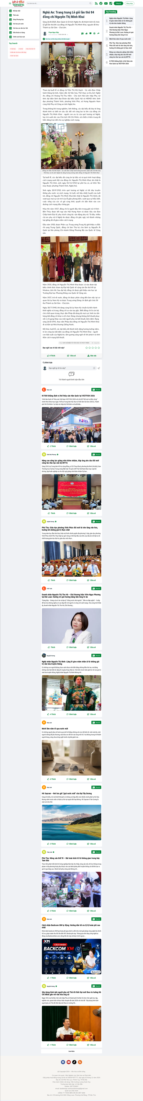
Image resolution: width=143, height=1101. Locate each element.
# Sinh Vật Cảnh (14, 55)
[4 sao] (96, 347)
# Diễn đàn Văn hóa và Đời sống (18, 52)
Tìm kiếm (90, 3)
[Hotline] (111, 3)
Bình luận (48, 362)
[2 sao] (89, 347)
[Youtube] (106, 3)
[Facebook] (101, 3)
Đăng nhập (129, 3)
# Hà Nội (21, 49)
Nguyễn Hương (51, 655)
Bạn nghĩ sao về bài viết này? (53, 348)
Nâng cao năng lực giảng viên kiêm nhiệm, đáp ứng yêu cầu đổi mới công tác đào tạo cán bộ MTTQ (70, 461)
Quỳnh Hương (50, 521)
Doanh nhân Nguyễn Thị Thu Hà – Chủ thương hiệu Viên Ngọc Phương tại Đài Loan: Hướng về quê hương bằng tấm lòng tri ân (71, 595)
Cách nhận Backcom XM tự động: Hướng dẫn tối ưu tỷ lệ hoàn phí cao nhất (71, 926)
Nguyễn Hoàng (51, 986)
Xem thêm (71, 1051)
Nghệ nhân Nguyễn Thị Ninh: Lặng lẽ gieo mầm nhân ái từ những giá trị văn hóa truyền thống (70, 662)
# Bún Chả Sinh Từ (30, 49)
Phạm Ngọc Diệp (54, 32)
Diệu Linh (49, 390)
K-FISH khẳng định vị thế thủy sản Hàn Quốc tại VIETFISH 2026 (68, 395)
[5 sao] (99, 347)
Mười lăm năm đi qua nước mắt (55, 728)
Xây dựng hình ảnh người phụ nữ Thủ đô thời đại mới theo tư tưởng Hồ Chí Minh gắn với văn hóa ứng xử (71, 993)
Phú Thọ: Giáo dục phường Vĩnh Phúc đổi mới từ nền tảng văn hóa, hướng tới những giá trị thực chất (70, 528)
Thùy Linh (49, 852)
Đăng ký (118, 3)
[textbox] (71, 368)
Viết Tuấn (49, 588)
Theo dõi (96, 389)
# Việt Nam (13, 49)
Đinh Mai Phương (51, 454)
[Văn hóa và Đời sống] (18, 3)
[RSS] (96, 3)
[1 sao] (86, 347)
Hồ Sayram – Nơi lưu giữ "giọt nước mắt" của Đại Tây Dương (67, 793)
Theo (79, 343)
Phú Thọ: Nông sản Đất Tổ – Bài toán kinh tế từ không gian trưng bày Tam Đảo (71, 859)
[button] (92, 446)
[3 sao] (92, 347)
